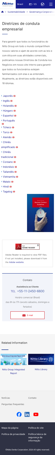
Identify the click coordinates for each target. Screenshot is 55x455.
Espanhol (8, 115)
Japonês (8, 95)
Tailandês (8, 171)
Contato (32, 397)
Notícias (6, 397)
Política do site (36, 427)
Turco (6, 132)
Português (9, 120)
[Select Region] (42, 4)
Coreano (8, 161)
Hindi (6, 186)
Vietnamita (9, 176)
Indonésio (8, 166)
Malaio (7, 181)
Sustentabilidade (16, 11)
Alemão (7, 137)
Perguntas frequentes (13, 404)
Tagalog (7, 191)
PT (30, 4)
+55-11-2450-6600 (30, 291)
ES (35, 4)
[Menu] (51, 4)
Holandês (8, 105)
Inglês (6, 100)
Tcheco (7, 127)
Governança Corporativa (42, 11)
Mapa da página (10, 427)
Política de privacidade (13, 434)
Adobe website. (16, 262)
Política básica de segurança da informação (37, 437)
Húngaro (8, 110)
